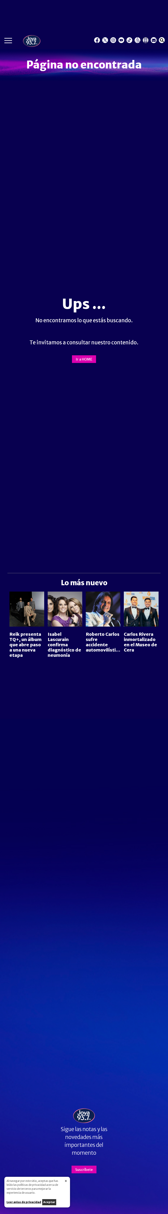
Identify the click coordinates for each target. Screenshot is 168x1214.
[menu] (8, 41)
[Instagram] (113, 40)
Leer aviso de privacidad (24, 1202)
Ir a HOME (84, 359)
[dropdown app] (145, 40)
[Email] (153, 40)
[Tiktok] (129, 40)
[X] (105, 40)
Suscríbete (84, 1169)
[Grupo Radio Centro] (137, 40)
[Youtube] (121, 40)
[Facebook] (97, 40)
